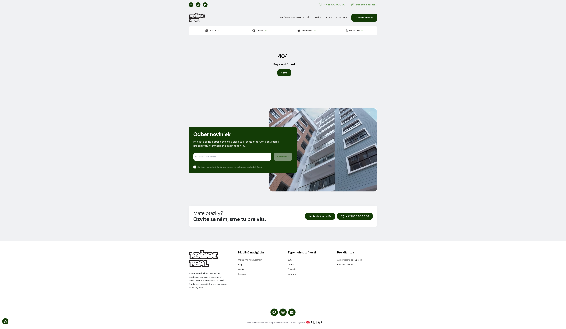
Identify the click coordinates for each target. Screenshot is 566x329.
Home (284, 72)
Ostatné (292, 274)
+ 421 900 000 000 (357, 216)
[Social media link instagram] (283, 312)
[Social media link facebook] (274, 312)
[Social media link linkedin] (292, 312)
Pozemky (292, 269)
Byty (290, 259)
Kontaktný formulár (320, 216)
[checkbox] (194, 167)
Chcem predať (364, 17)
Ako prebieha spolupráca (349, 259)
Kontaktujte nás (345, 264)
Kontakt (341, 17)
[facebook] (191, 4)
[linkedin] (205, 4)
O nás (317, 17)
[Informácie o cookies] (5, 321)
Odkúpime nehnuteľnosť (293, 17)
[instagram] (198, 4)
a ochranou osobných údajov (249, 167)
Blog (328, 17)
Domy (291, 264)
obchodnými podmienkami (221, 167)
